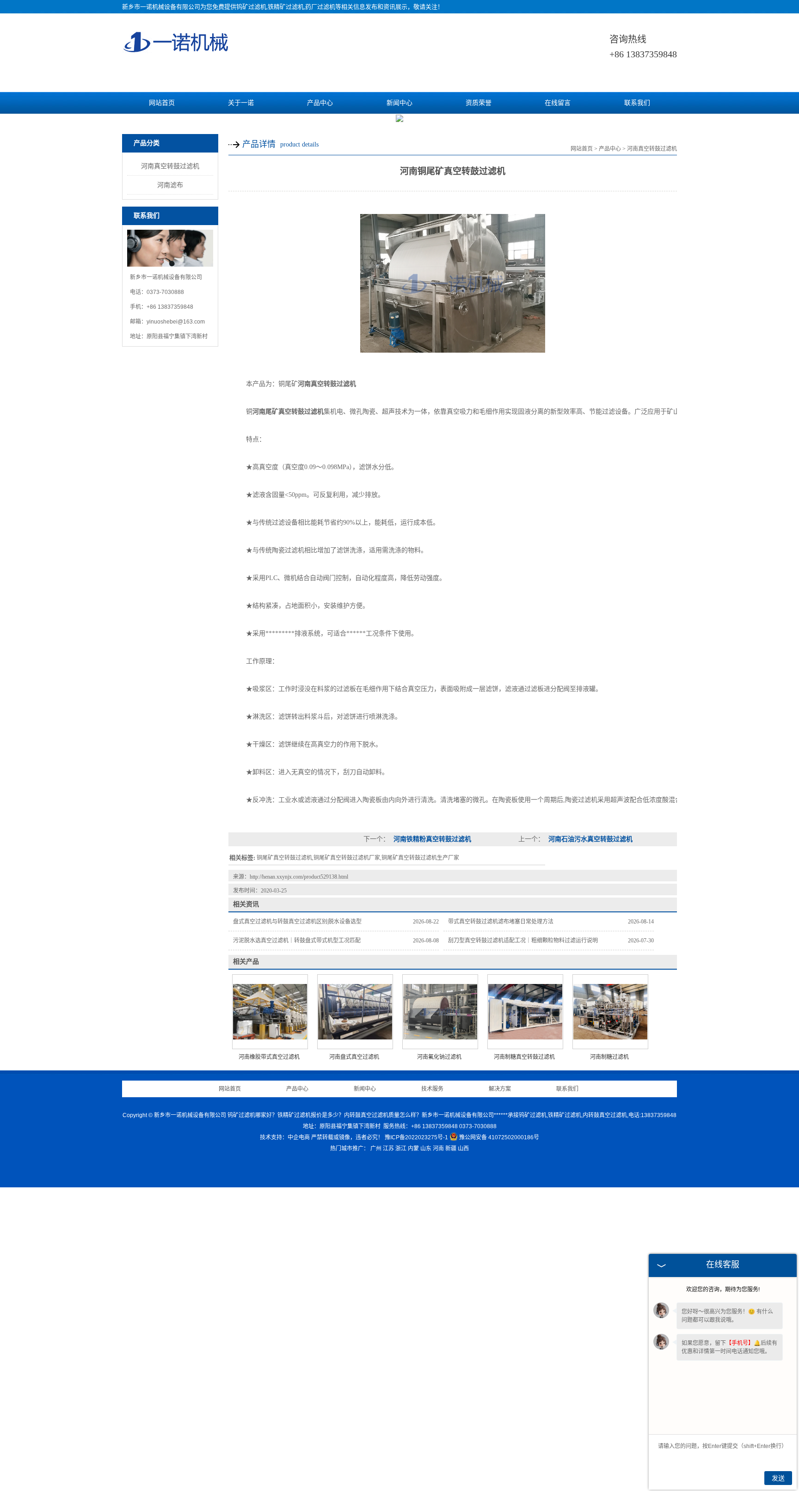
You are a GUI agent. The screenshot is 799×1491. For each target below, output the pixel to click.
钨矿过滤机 (251, 6)
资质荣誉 (479, 102)
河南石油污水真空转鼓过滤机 (590, 839)
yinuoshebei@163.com (176, 321)
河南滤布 (170, 185)
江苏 (388, 1148)
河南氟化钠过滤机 (439, 1057)
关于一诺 (241, 102)
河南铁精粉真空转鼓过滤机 (431, 839)
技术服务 (432, 1089)
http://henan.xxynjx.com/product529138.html (299, 877)
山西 (463, 1148)
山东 (425, 1148)
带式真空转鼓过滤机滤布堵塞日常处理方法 (500, 921)
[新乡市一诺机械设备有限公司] (176, 49)
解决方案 (500, 1089)
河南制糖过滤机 (609, 1057)
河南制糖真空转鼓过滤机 (524, 1057)
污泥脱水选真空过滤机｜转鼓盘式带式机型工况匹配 (297, 940)
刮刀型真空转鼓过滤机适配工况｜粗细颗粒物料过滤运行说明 (523, 940)
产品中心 (320, 102)
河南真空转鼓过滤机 (170, 166)
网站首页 (162, 102)
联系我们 (637, 102)
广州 (375, 1148)
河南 (438, 1148)
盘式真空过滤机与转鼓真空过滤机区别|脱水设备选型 (297, 921)
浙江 (400, 1148)
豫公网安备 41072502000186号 (499, 1137)
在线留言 (558, 102)
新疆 (450, 1148)
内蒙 (413, 1148)
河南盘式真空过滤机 (354, 1057)
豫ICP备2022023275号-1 (416, 1137)
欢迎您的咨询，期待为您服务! (723, 1289)
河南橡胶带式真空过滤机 (269, 1057)
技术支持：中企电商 (285, 1137)
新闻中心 (399, 102)
